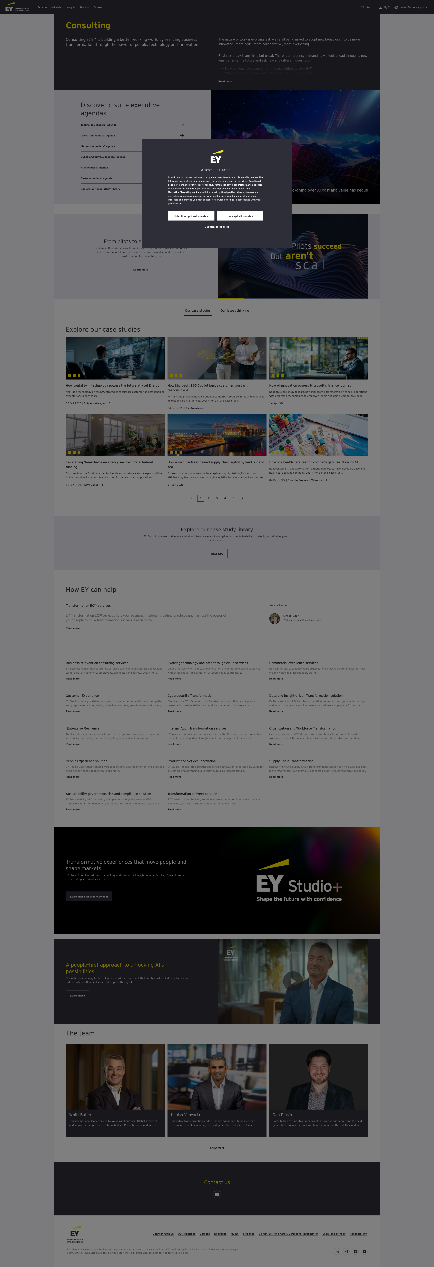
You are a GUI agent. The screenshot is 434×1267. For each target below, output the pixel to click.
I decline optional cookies (191, 216)
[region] (217, 193)
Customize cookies (217, 226)
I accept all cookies (240, 216)
